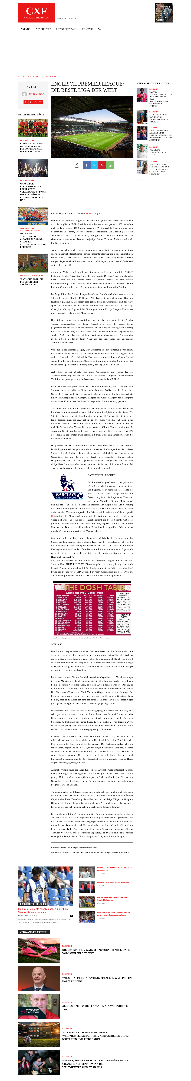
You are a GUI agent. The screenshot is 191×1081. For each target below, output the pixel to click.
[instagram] (30, 102)
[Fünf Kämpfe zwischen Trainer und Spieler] (87, 887)
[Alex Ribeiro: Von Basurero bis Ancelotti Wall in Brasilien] (142, 117)
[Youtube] (40, 102)
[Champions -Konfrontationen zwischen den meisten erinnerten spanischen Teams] (87, 917)
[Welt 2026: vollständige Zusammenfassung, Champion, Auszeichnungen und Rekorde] (33, 216)
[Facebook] (26, 102)
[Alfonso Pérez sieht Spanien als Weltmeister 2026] (39, 1006)
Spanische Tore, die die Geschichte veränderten (31, 282)
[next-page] (142, 180)
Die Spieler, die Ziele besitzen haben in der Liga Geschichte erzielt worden (43, 910)
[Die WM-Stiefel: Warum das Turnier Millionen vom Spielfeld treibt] (39, 950)
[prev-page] (138, 180)
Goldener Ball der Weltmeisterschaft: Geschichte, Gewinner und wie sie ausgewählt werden (163, 11)
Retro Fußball (27, 140)
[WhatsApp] (110, 165)
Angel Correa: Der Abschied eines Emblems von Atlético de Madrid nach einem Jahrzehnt (160, 135)
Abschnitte (34, 77)
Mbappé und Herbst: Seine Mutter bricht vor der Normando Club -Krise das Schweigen (159, 169)
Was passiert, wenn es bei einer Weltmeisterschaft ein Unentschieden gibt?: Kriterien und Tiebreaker (95, 1036)
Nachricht (50, 77)
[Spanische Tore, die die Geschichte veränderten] (33, 263)
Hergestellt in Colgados (31, 276)
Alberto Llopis (92, 213)
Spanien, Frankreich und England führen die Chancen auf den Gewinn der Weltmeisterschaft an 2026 (95, 1064)
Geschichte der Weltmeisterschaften (30, 229)
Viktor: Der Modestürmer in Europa (157, 152)
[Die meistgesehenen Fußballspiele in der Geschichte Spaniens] (87, 902)
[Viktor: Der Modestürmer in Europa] (142, 151)
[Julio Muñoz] (25, 94)
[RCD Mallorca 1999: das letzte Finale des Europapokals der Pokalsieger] (33, 128)
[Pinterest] (102, 165)
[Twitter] (35, 102)
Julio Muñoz (36, 94)
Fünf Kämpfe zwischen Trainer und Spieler (113, 883)
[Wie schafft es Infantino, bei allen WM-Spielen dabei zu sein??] (39, 978)
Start (21, 77)
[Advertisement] (95, 52)
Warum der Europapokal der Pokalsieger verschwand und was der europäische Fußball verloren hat (33, 192)
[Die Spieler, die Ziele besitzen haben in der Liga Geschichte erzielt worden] (45, 886)
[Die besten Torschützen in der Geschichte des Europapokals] (87, 872)
